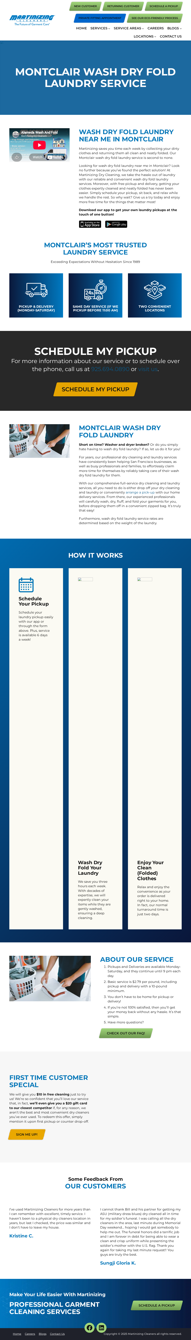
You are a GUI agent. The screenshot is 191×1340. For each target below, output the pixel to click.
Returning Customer (123, 6)
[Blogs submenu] (181, 28)
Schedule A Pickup (164, 6)
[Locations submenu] (155, 36)
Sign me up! (26, 1134)
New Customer (85, 6)
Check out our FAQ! (126, 1033)
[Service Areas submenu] (143, 28)
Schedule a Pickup (157, 1305)
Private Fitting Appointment (100, 18)
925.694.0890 (110, 369)
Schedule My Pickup (95, 389)
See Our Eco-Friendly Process (155, 18)
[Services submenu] (109, 28)
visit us (148, 369)
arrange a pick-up (140, 492)
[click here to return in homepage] (32, 20)
